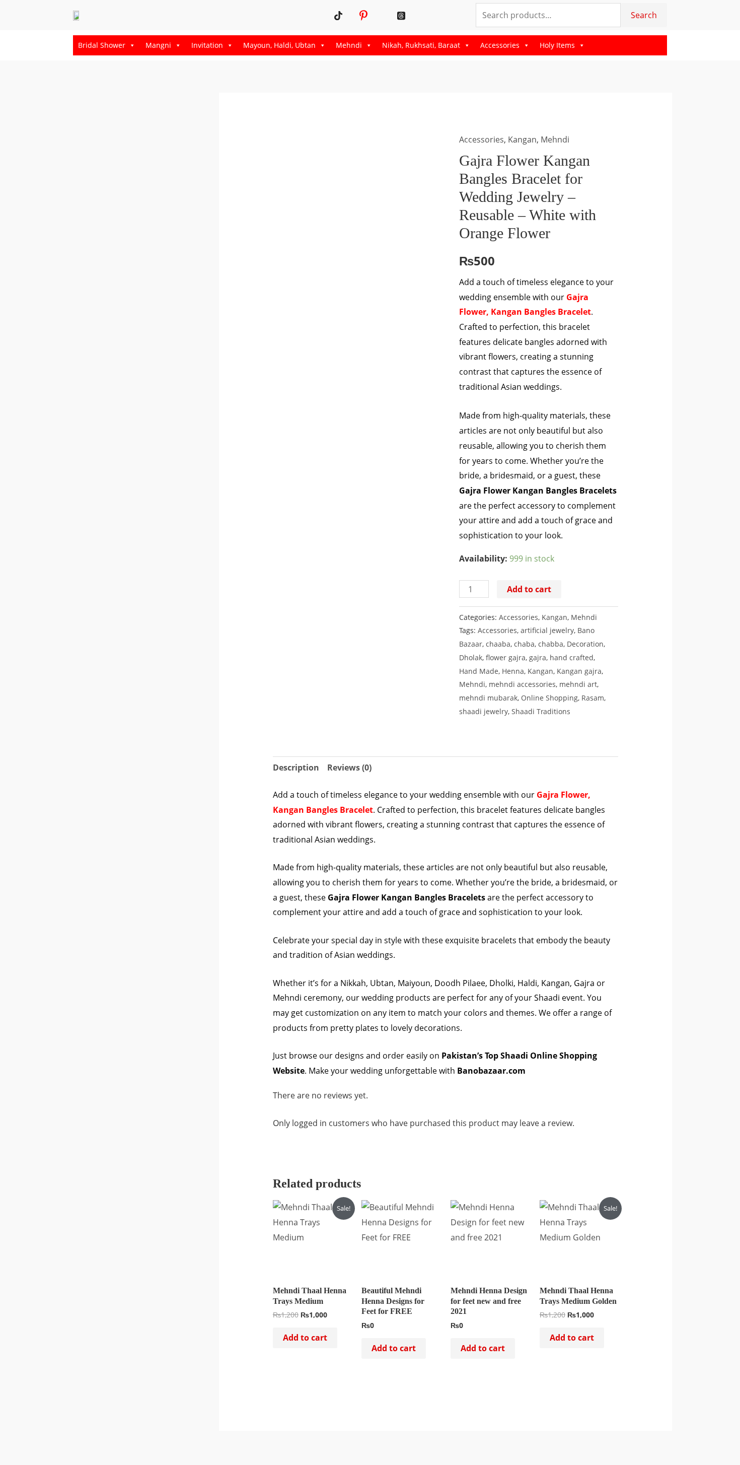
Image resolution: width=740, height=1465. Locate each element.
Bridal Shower (101, 45)
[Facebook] (389, 15)
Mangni (158, 45)
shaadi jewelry (483, 711)
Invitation (207, 45)
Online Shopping (549, 698)
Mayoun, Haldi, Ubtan (279, 45)
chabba (550, 644)
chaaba (498, 644)
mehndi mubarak (488, 698)
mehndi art (578, 684)
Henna (513, 671)
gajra (537, 657)
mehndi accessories (522, 684)
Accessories (500, 45)
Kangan (522, 139)
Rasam (592, 698)
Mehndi (349, 45)
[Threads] (401, 15)
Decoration (585, 644)
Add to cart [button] (305, 1337)
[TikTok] (338, 15)
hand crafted (572, 657)
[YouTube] (351, 15)
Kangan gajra (579, 671)
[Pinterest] (363, 15)
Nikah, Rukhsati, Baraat (421, 45)
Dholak (470, 657)
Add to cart (529, 589)
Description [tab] (296, 767)
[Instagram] (376, 15)
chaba (524, 644)
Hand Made (478, 671)
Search (644, 15)
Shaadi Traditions (540, 711)
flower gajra (506, 657)
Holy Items (557, 45)
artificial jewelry (547, 630)
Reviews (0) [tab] (349, 767)
